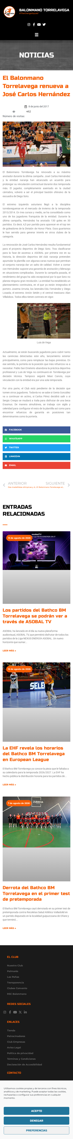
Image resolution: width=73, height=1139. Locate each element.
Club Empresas (16, 1041)
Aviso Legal (14, 1047)
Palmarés (12, 971)
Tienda (11, 1030)
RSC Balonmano (16, 993)
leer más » (9, 650)
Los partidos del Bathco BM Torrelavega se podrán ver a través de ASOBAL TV (35, 616)
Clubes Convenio (17, 988)
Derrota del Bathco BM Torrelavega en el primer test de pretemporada (36, 893)
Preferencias (36, 1130)
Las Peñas (13, 976)
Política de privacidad (20, 1053)
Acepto (36, 1111)
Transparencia (15, 982)
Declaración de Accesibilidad (24, 1064)
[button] (36, 34)
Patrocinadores (16, 1036)
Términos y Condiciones (21, 1058)
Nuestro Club (15, 965)
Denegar (36, 1120)
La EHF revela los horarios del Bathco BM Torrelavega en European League (34, 753)
